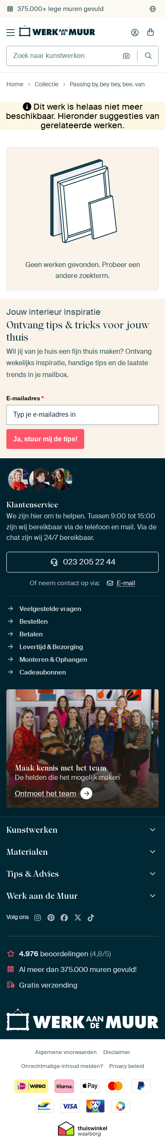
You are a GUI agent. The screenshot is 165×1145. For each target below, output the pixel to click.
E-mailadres (25, 398)
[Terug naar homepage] (57, 30)
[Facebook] (64, 918)
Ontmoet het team (45, 793)
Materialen (27, 851)
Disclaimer (116, 1052)
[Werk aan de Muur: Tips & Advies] (154, 874)
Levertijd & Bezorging (51, 647)
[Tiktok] (91, 918)
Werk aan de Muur (42, 895)
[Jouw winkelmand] (151, 33)
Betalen (31, 634)
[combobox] (62, 56)
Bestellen (33, 621)
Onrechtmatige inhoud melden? (62, 1066)
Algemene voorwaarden (66, 1052)
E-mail (126, 583)
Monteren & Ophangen (53, 659)
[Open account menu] (135, 32)
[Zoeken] (148, 55)
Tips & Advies (32, 873)
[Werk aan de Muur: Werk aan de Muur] (154, 896)
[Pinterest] (51, 918)
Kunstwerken (32, 829)
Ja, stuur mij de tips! (45, 439)
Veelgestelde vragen (50, 609)
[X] (77, 918)
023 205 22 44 (89, 562)
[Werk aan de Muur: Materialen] (154, 852)
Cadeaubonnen (42, 672)
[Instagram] (37, 918)
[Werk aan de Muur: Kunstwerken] (154, 830)
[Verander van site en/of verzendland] (153, 9)
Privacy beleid (126, 1066)
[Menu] (10, 32)
